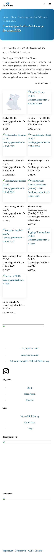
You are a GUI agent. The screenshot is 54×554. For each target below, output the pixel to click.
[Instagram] (6, 371)
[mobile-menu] (49, 4)
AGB (30, 550)
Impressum (8, 550)
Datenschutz (20, 550)
